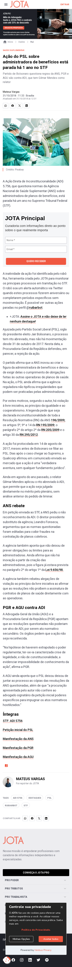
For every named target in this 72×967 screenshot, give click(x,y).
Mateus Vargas (11, 91)
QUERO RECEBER (36, 261)
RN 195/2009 (45, 425)
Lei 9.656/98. (54, 570)
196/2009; (58, 420)
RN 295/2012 (29, 434)
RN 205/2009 (50, 430)
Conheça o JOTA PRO (36, 872)
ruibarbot (35, 307)
